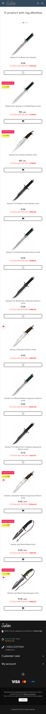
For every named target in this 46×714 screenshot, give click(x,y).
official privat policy (29, 694)
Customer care (11, 656)
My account (9, 664)
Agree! (23, 700)
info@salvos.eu (10, 650)
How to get (38, 631)
